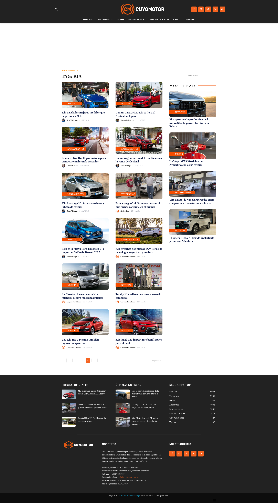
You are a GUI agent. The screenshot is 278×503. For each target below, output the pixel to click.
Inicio (64, 71)
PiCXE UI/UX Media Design (129, 495)
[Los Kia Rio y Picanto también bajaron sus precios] (85, 322)
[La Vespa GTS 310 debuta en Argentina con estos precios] (192, 145)
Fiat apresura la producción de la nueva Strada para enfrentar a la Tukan (189, 123)
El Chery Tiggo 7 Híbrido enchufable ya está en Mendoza (191, 239)
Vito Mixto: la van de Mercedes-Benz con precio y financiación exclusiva (145, 421)
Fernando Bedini (127, 120)
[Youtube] (222, 9)
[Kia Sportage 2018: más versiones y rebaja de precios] (85, 186)
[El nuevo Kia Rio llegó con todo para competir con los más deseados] (85, 140)
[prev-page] (64, 360)
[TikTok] (208, 9)
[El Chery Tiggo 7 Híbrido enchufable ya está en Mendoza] (192, 222)
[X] (215, 9)
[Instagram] (201, 9)
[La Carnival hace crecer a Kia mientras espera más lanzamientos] (85, 276)
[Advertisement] (139, 44)
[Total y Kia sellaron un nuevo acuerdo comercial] (139, 276)
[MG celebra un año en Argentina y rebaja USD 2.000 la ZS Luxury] (69, 394)
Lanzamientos (75, 149)
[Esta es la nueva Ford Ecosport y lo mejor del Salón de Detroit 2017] (85, 231)
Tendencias (128, 194)
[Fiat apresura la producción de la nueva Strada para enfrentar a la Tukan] (192, 104)
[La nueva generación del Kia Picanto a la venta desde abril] (139, 140)
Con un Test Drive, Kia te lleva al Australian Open (135, 114)
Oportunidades (184, 192)
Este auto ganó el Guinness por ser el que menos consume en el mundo (138, 205)
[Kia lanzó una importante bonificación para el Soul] (139, 322)
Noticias (126, 103)
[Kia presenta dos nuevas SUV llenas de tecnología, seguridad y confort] (139, 231)
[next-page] (99, 360)
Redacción (124, 211)
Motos (179, 154)
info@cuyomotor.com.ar (128, 477)
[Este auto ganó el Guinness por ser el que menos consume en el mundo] (139, 186)
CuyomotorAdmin (127, 256)
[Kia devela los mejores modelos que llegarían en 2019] (85, 95)
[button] (56, 9)
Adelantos (74, 103)
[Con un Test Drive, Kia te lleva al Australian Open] (139, 95)
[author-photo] (64, 120)
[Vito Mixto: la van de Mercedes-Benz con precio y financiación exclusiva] (192, 184)
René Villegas (72, 120)
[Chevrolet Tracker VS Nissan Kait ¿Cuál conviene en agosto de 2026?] (69, 408)
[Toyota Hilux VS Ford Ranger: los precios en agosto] (69, 422)
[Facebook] (194, 9)
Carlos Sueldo (72, 165)
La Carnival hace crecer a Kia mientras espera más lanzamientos (82, 296)
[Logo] (142, 9)
